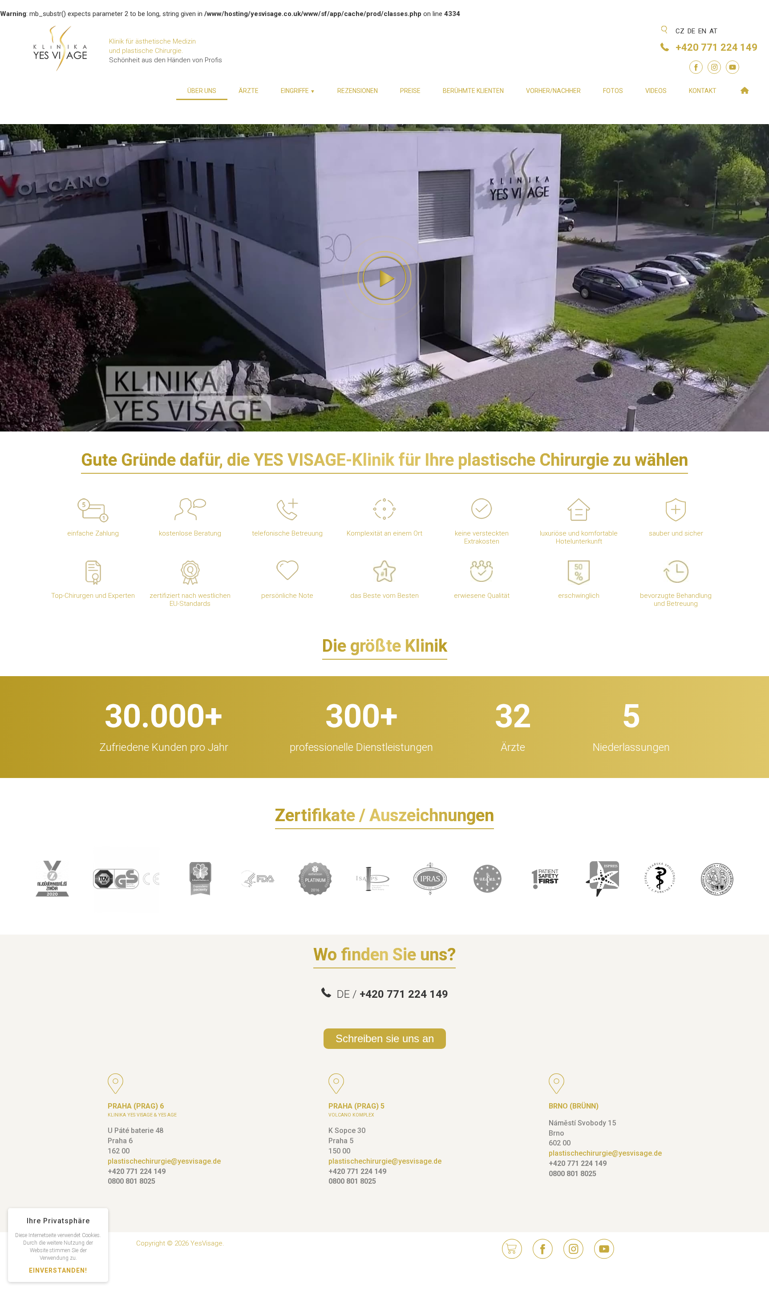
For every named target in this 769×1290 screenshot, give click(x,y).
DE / (390, 994)
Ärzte (249, 90)
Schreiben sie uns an (385, 1038)
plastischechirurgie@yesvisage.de (164, 1161)
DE (691, 31)
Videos (656, 90)
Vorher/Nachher (553, 90)
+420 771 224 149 (716, 47)
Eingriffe (298, 90)
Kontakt (702, 90)
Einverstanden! (58, 1270)
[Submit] (665, 30)
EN (702, 31)
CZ (680, 31)
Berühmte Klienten (473, 90)
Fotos (613, 90)
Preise (410, 90)
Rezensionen (357, 90)
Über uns (201, 90)
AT (713, 31)
